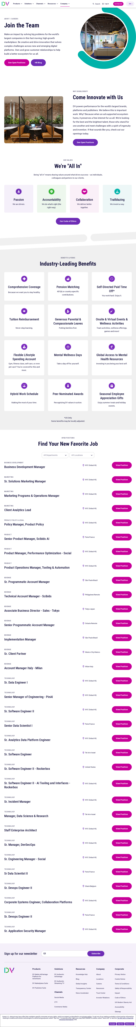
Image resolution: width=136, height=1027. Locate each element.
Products (17, 4)
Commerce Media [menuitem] (60, 1007)
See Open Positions (16, 62)
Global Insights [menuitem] (81, 984)
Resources (52, 4)
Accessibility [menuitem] (119, 1007)
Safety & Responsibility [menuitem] (123, 988)
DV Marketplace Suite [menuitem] (40, 983)
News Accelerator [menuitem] (82, 993)
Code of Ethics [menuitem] (120, 998)
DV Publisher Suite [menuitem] (39, 988)
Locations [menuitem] (99, 979)
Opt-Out (120, 1024)
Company (64, 4)
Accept (112, 1024)
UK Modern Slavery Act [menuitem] (123, 1002)
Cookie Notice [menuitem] (120, 979)
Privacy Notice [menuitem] (120, 974)
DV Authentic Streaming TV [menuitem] (59, 982)
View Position (122, 465)
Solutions (28, 4)
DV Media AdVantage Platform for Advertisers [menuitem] (40, 976)
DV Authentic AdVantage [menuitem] (59, 975)
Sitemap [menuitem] (118, 1011)
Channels (40, 4)
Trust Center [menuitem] (100, 993)
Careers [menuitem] (99, 984)
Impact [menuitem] (117, 993)
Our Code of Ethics (68, 221)
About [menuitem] (98, 974)
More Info (129, 1024)
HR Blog (38, 62)
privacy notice (87, 1017)
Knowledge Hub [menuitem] (82, 974)
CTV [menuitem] (55, 1002)
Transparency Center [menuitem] (83, 988)
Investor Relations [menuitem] (103, 998)
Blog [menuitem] (77, 979)
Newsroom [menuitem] (100, 988)
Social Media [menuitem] (59, 997)
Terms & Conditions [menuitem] (122, 984)
